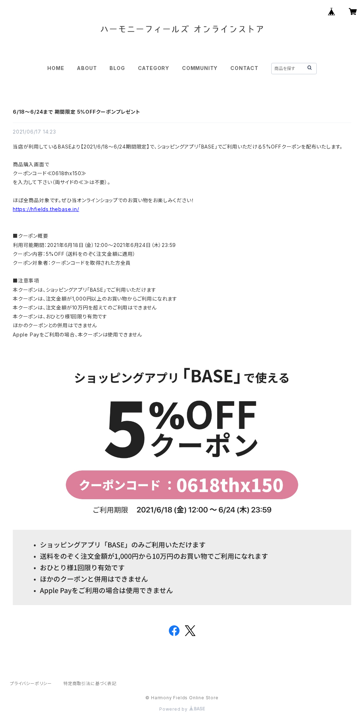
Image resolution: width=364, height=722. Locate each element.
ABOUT (87, 68)
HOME (55, 68)
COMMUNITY (200, 68)
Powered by (174, 709)
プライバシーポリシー (31, 683)
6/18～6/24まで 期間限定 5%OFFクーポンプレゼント (76, 112)
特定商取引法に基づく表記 (90, 683)
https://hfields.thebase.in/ (46, 209)
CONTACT (244, 68)
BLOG (117, 68)
